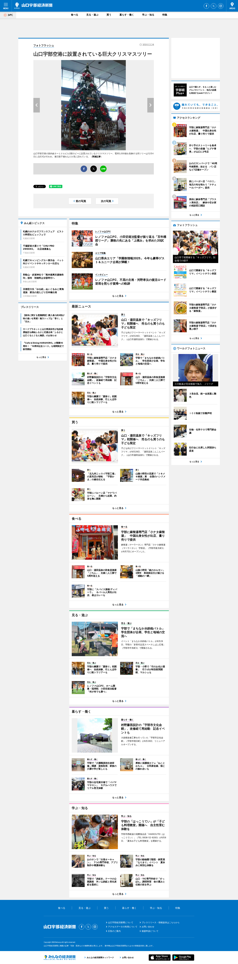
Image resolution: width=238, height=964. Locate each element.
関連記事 (96, 156)
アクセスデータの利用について (122, 926)
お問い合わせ (148, 926)
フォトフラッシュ (43, 45)
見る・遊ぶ (92, 14)
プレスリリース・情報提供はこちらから (161, 922)
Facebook (206, 6)
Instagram (220, 6)
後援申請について (150, 931)
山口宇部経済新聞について (120, 922)
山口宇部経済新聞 (33, 5)
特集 (164, 14)
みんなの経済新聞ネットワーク (59, 957)
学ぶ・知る (148, 14)
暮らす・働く (126, 14)
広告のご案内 (114, 931)
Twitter (213, 6)
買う (109, 14)
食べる (74, 14)
